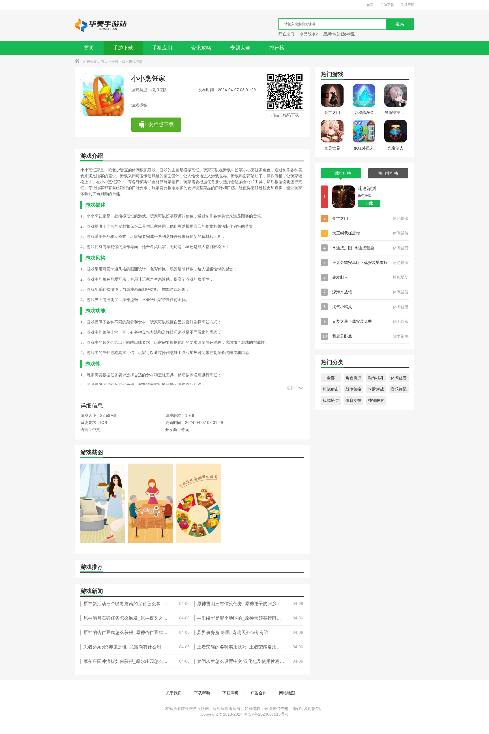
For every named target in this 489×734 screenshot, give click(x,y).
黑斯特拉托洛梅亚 (339, 34)
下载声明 (230, 693)
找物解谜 (376, 400)
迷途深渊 (367, 188)
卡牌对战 (376, 389)
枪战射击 (331, 389)
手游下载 (387, 5)
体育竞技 (353, 400)
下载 (369, 203)
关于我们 (174, 693)
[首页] (101, 25)
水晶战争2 (309, 34)
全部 (331, 377)
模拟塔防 (135, 61)
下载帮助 (202, 693)
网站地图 (287, 693)
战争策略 (353, 389)
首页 (370, 5)
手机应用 (407, 5)
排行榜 (276, 48)
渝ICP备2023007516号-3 (266, 714)
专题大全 (240, 48)
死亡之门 (286, 34)
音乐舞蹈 (399, 389)
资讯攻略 (201, 48)
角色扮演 (353, 377)
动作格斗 (376, 377)
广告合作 (259, 693)
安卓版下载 (161, 124)
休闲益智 (399, 377)
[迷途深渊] (343, 196)
